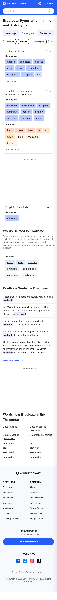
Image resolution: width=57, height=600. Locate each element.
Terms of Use (36, 513)
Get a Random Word (29, 541)
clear (9, 68)
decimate (26, 118)
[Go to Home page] (15, 3)
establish (33, 136)
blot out (39, 61)
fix (39, 130)
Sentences (46, 33)
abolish (11, 61)
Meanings (10, 33)
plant (20, 136)
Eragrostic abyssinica (41, 434)
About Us (34, 487)
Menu (50, 3)
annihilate (25, 61)
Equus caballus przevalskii (38, 428)
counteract (12, 275)
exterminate (34, 68)
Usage (6, 513)
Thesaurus (8, 492)
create (20, 130)
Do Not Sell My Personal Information (28, 572)
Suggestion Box (37, 518)
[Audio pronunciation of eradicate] (42, 21)
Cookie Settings (37, 508)
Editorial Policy (36, 502)
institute (11, 143)
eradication (29, 275)
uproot (39, 118)
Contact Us (35, 492)
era (4, 447)
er (31, 443)
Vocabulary (8, 508)
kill (38, 74)
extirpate (27, 74)
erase (20, 68)
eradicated (8, 452)
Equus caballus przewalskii (11, 436)
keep (20, 262)
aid (46, 130)
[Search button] (49, 11)
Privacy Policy (36, 497)
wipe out (11, 118)
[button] (40, 3)
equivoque (8, 443)
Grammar (7, 502)
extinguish (12, 74)
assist (10, 136)
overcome (12, 268)
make (10, 262)
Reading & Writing (11, 518)
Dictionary (7, 487)
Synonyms (28, 33)
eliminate (12, 105)
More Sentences (11, 360)
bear (30, 130)
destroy (39, 111)
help (9, 130)
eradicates (35, 452)
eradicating (8, 457)
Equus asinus (10, 426)
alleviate (32, 262)
